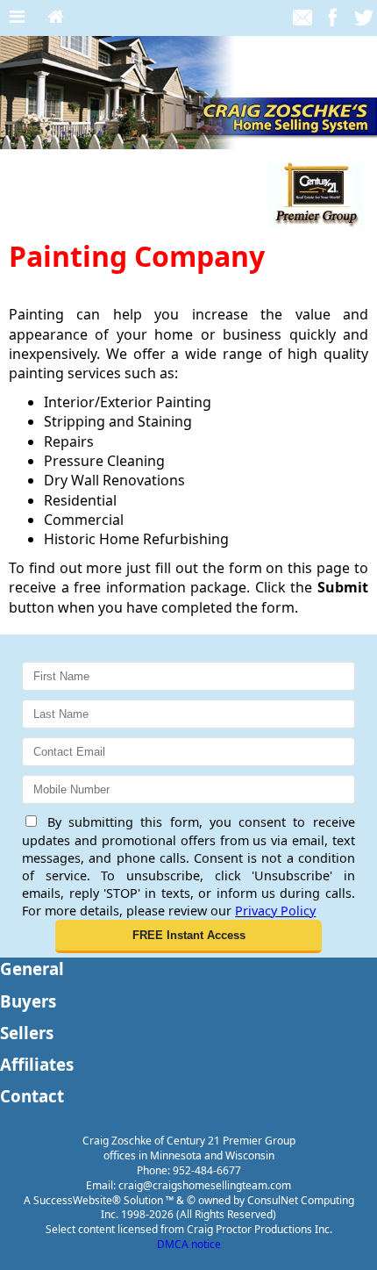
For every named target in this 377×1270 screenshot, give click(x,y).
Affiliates (37, 1064)
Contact (32, 1096)
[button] (188, 936)
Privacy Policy (275, 910)
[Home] (55, 17)
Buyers (28, 1001)
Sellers (26, 1033)
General (32, 968)
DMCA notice (189, 1244)
